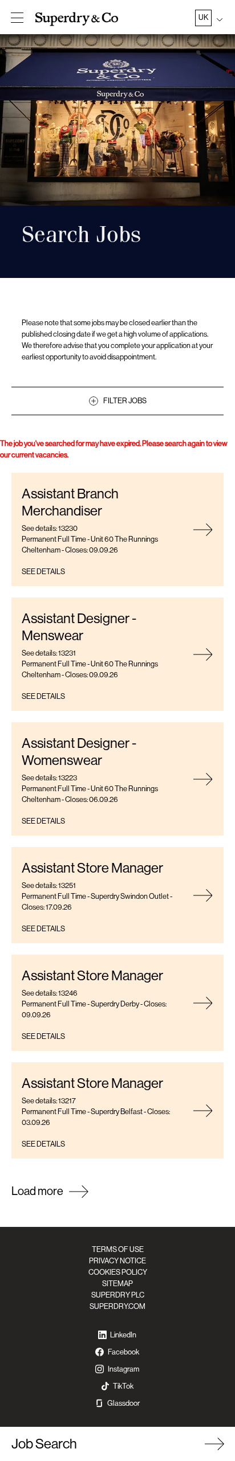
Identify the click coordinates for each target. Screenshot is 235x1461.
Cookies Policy (117, 1272)
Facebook (123, 1352)
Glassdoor (123, 1403)
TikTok (123, 1386)
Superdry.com (117, 1306)
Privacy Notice (117, 1261)
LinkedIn (123, 1335)
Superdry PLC (117, 1295)
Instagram (123, 1369)
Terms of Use (118, 1249)
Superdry (78, 18)
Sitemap (117, 1283)
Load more (37, 1191)
